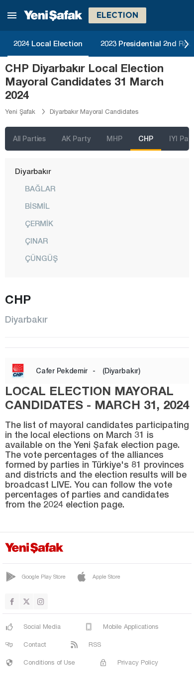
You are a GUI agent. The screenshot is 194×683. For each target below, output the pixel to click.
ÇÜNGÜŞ (41, 258)
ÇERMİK (39, 223)
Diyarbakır (33, 171)
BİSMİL (37, 205)
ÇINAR (36, 240)
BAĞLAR (40, 188)
